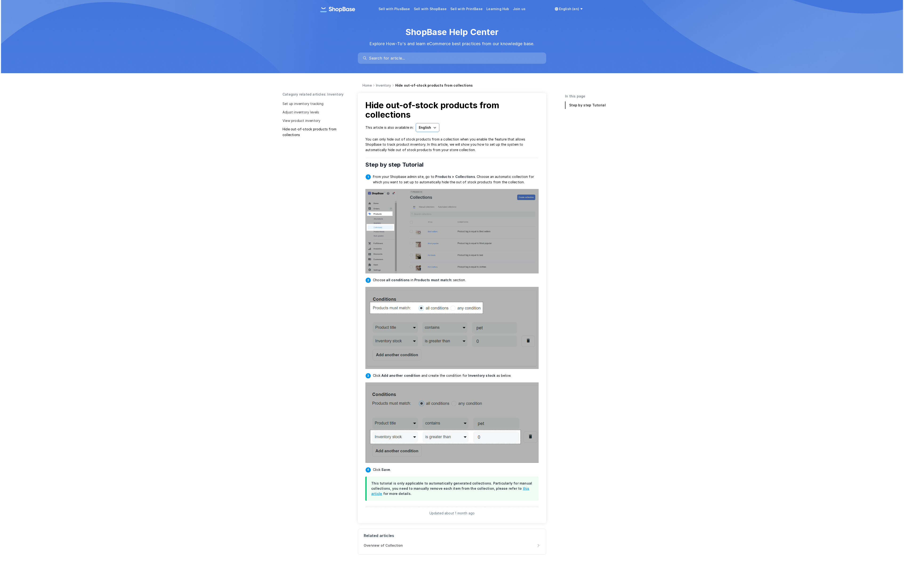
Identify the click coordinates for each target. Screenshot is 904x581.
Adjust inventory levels (300, 112)
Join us (519, 9)
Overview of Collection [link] (383, 545)
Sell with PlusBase (394, 9)
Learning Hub (497, 9)
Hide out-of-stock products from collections (309, 132)
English (425, 127)
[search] (454, 58)
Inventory (383, 85)
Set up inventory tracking (302, 104)
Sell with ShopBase (430, 9)
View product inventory (301, 121)
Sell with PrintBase (466, 9)
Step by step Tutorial (397, 164)
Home (367, 85)
